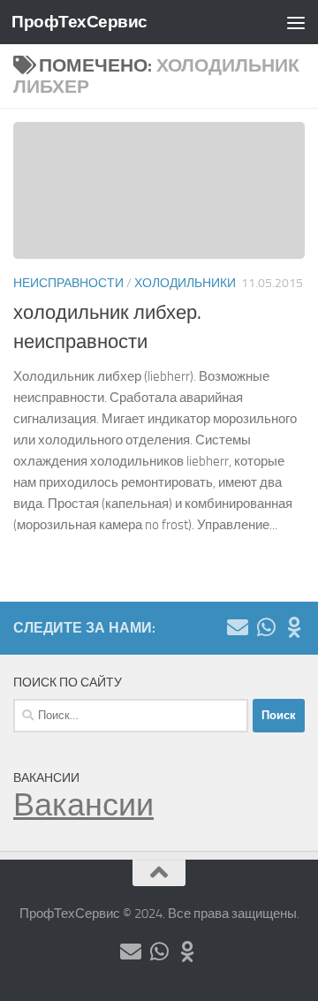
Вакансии (83, 804)
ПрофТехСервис (79, 21)
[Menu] (296, 22)
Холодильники (185, 283)
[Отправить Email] (237, 627)
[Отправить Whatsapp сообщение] (265, 627)
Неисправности (68, 283)
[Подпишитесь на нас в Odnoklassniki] (294, 627)
